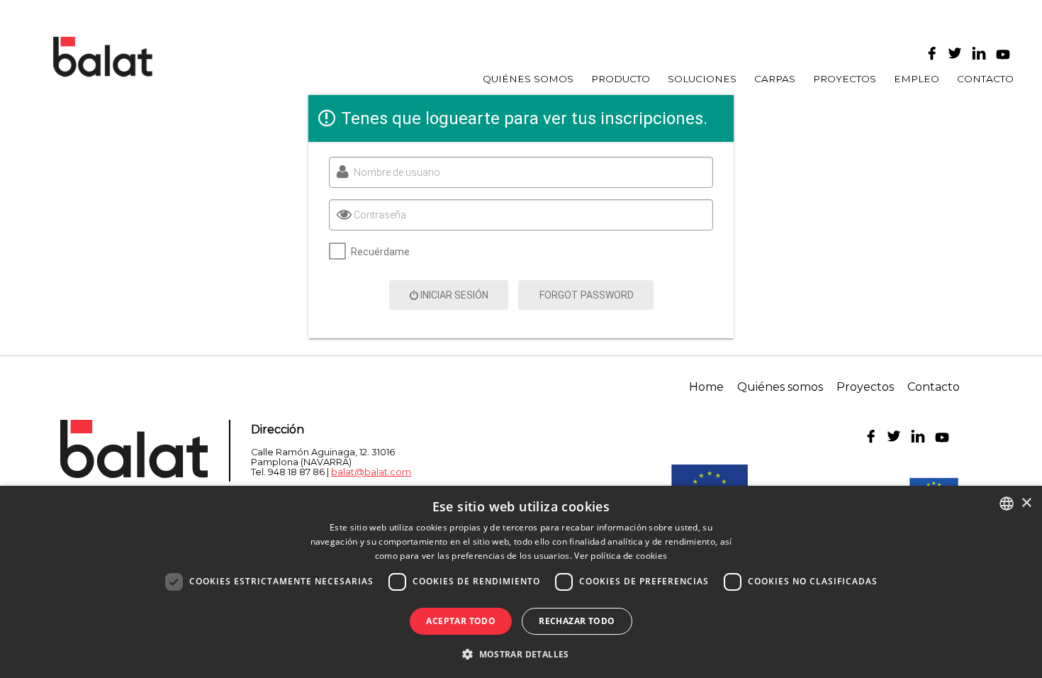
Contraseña (380, 215)
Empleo (916, 79)
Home (706, 387)
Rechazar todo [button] (577, 621)
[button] (521, 653)
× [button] (1026, 503)
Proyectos (844, 79)
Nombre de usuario (397, 172)
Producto (620, 79)
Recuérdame (380, 251)
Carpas (774, 79)
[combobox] (1006, 503)
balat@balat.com (371, 472)
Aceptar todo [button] (460, 621)
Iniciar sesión (454, 295)
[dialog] (521, 582)
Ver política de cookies (620, 556)
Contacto (985, 79)
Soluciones (702, 79)
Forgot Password (586, 295)
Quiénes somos (528, 79)
